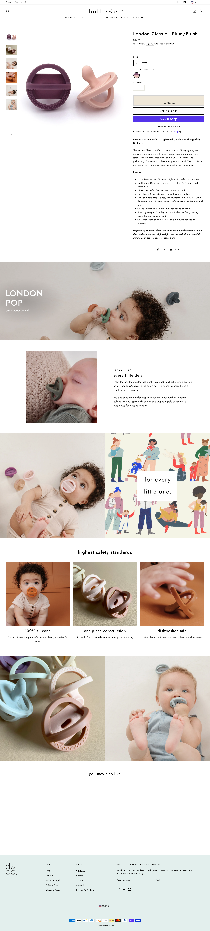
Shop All (80, 885)
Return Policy (51, 875)
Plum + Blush (136, 75)
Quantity (139, 82)
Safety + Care (52, 885)
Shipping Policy (53, 889)
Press (124, 17)
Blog (27, 2)
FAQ (48, 870)
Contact (9, 2)
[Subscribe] (158, 880)
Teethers (85, 17)
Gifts (98, 17)
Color (143, 69)
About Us (111, 17)
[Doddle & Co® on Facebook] (124, 889)
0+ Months (141, 62)
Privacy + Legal (53, 880)
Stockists (18, 2)
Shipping (150, 43)
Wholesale (139, 17)
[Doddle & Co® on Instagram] (118, 889)
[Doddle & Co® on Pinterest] (129, 889)
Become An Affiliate (85, 889)
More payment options (168, 126)
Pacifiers (69, 17)
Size (136, 57)
